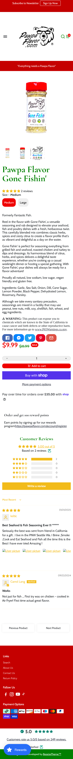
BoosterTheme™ (52, 754)
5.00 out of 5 (46, 446)
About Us (8, 667)
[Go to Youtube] (18, 695)
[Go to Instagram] (11, 695)
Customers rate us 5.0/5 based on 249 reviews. (36, 739)
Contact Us (9, 672)
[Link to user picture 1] (11, 558)
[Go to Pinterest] (40, 338)
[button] (11, 191)
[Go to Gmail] (51, 338)
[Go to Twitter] (30, 338)
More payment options (36, 384)
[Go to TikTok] (23, 695)
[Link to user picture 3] (52, 558)
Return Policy (10, 678)
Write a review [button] (36, 486)
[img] (11, 510)
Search (6, 662)
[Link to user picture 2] (31, 558)
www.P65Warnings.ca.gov (51, 329)
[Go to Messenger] (18, 338)
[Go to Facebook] (7, 338)
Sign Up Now (50, 3)
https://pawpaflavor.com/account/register (41, 426)
